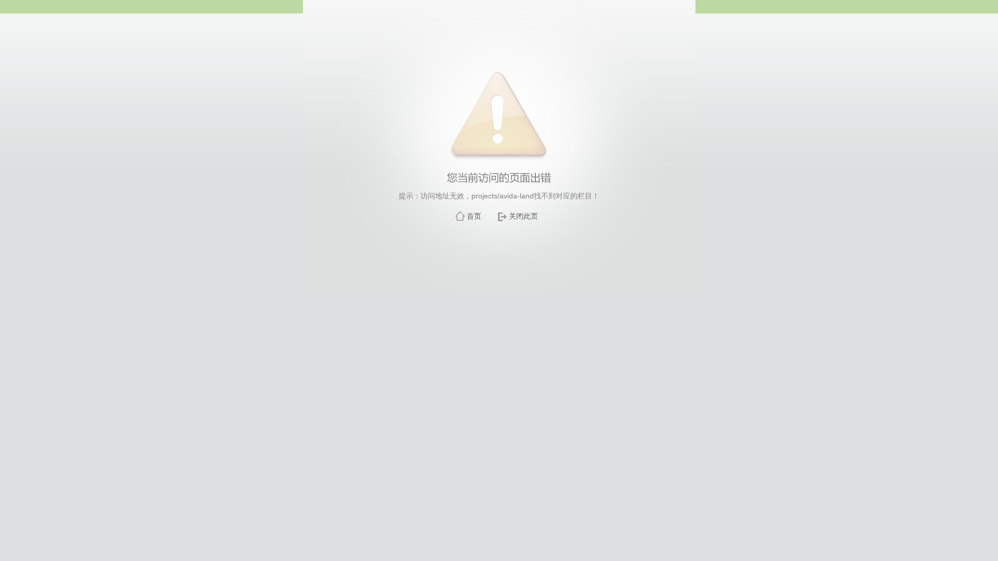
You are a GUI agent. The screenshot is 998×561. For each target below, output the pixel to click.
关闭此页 (523, 216)
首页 (474, 216)
